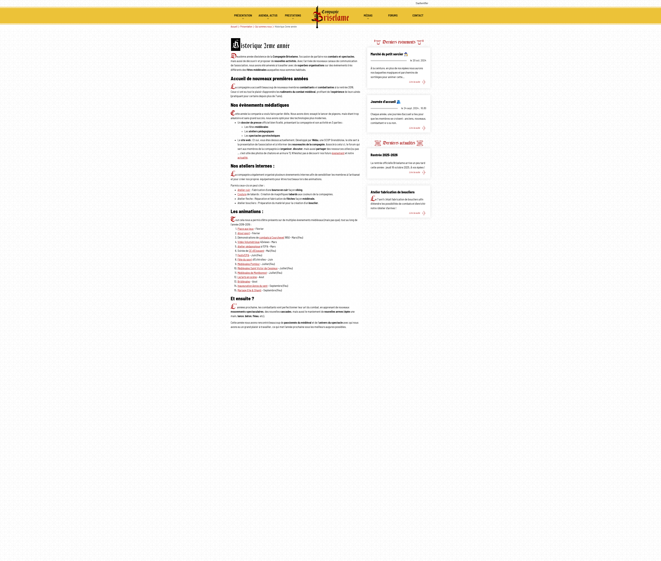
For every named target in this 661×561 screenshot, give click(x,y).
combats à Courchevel (271, 237)
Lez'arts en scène (247, 277)
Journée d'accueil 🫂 (386, 102)
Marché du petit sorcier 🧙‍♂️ (389, 54)
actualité (243, 157)
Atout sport (244, 233)
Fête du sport (245, 259)
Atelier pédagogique (249, 246)
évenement (338, 153)
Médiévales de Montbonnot (252, 272)
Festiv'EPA (243, 255)
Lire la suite (414, 82)
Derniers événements (398, 42)
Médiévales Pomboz (249, 264)
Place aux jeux (246, 228)
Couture (242, 194)
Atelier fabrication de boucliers (393, 192)
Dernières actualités (399, 143)
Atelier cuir (244, 190)
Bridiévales (244, 281)
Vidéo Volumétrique (249, 242)
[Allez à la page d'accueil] (330, 17)
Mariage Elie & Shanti (249, 290)
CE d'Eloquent (256, 250)
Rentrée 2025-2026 (384, 155)
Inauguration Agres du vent (252, 285)
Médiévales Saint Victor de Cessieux (257, 268)
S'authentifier (422, 3)
